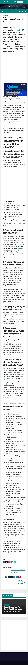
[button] (19, 11)
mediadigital (18, 611)
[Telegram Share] (12, 562)
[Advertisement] (14, 68)
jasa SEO (19, 30)
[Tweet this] (6, 562)
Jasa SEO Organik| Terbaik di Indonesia (20, 583)
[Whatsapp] (15, 562)
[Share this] (4, 562)
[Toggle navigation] (25, 11)
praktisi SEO (9, 379)
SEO (21, 524)
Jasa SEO (5, 15)
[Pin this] (9, 562)
